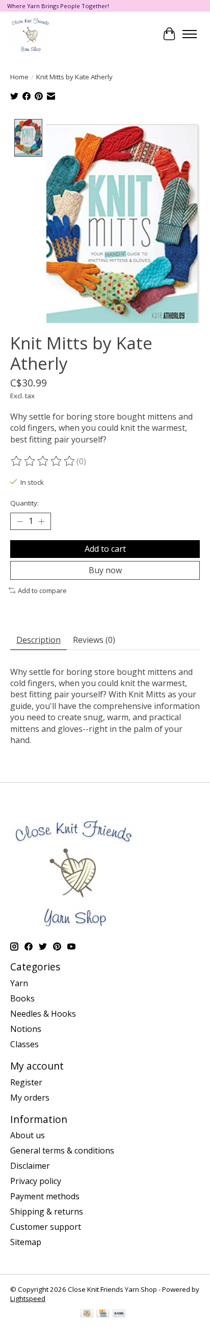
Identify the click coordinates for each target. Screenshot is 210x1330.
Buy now (105, 570)
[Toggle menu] (189, 34)
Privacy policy (35, 1181)
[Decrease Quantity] (20, 521)
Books (22, 998)
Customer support (45, 1226)
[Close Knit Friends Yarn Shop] (30, 34)
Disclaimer (30, 1165)
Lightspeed (27, 1298)
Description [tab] (38, 639)
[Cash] (87, 1314)
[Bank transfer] (119, 1314)
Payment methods (45, 1196)
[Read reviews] (43, 461)
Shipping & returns (46, 1211)
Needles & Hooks (43, 1013)
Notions (25, 1029)
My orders (29, 1097)
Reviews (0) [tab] (94, 639)
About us (27, 1135)
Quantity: (24, 503)
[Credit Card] (102, 1314)
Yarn (19, 983)
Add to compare (42, 590)
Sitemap (25, 1242)
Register (26, 1082)
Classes (24, 1044)
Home (19, 76)
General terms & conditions (62, 1150)
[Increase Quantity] (41, 521)
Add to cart (105, 548)
